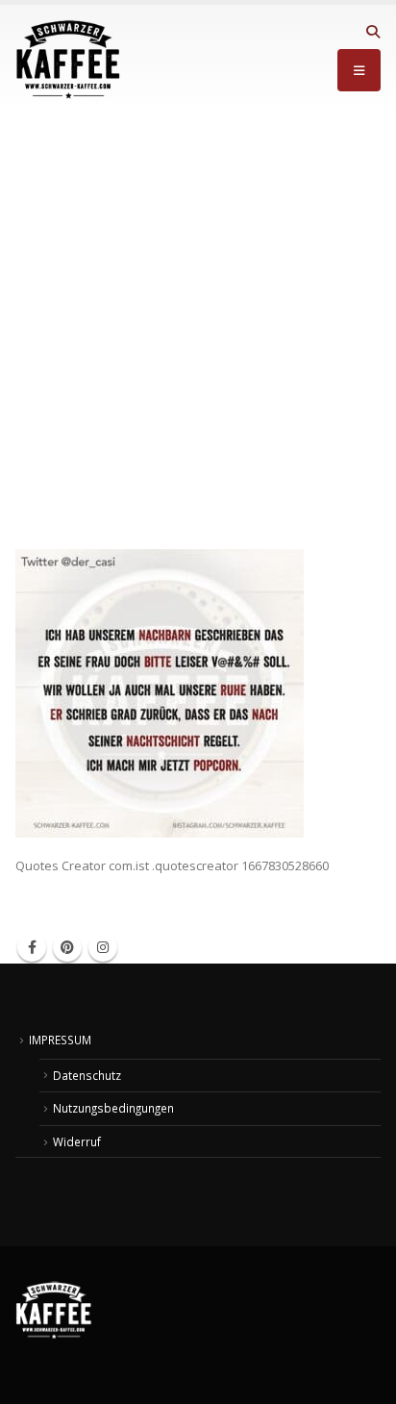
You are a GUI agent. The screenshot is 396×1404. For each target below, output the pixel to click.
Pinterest (67, 947)
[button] (372, 31)
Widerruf (77, 1141)
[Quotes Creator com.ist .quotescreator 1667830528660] (159, 692)
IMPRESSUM (60, 1039)
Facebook (31, 947)
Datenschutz (87, 1075)
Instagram (102, 947)
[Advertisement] (198, 322)
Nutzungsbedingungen (113, 1108)
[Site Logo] (68, 59)
